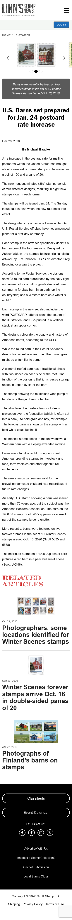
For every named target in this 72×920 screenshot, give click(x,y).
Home (6, 35)
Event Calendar (36, 813)
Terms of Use (54, 904)
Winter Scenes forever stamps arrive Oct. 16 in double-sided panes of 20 (35, 697)
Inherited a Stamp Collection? (36, 857)
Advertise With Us (36, 848)
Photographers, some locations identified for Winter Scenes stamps (35, 634)
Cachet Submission (36, 867)
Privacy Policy (33, 904)
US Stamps (22, 35)
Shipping (14, 904)
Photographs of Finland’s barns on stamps (30, 760)
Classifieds (36, 798)
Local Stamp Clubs (36, 876)
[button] (7, 58)
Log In (61, 24)
